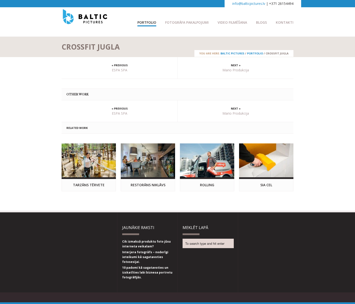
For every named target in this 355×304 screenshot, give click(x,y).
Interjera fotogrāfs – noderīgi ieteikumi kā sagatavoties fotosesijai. (145, 257)
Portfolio (146, 22)
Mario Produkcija (235, 70)
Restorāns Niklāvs (148, 185)
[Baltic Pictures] (85, 21)
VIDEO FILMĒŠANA (232, 22)
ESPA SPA (119, 70)
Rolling (207, 185)
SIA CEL (266, 185)
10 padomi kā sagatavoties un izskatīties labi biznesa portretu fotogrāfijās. (147, 272)
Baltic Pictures (232, 53)
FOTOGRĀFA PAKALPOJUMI (187, 22)
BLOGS (261, 22)
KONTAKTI (284, 22)
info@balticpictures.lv (248, 3)
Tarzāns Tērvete (89, 185)
